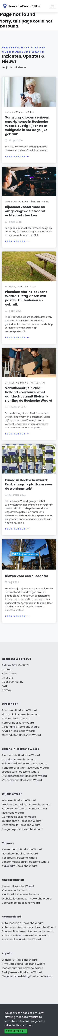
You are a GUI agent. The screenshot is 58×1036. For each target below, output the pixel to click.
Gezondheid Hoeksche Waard (20, 727)
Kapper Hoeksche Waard (18, 723)
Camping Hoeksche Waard (19, 817)
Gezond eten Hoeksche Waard (21, 735)
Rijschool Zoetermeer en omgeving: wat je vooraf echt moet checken (25, 211)
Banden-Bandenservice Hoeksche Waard (28, 931)
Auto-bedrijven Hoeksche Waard (23, 923)
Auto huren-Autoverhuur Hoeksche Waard (29, 927)
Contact (7, 669)
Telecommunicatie (19, 112)
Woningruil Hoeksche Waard (20, 960)
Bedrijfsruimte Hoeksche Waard (22, 972)
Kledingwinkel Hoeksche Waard (21, 894)
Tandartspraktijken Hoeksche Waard (25, 768)
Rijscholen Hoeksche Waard (19, 710)
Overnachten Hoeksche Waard (21, 821)
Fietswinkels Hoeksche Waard (20, 714)
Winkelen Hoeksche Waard (19, 800)
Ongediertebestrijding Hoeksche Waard (27, 976)
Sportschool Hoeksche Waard (21, 903)
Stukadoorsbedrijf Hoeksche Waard (24, 776)
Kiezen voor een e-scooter (26, 576)
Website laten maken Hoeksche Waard (27, 898)
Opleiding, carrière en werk (27, 201)
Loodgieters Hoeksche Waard (20, 772)
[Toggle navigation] (52, 6)
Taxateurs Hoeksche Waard (19, 858)
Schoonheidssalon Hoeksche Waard (24, 763)
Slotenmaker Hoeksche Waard (21, 939)
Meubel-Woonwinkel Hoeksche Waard (26, 804)
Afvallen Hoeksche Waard (18, 731)
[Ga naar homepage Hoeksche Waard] (21, 6)
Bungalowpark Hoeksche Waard (22, 829)
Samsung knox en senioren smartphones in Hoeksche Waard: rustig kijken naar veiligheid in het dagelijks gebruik (27, 125)
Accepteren (16, 1031)
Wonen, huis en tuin (20, 286)
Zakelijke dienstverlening (25, 382)
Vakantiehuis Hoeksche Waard (21, 825)
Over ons (7, 678)
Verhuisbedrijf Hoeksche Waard (22, 780)
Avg (4, 686)
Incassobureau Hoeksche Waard (22, 968)
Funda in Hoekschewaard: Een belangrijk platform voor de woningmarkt (29, 484)
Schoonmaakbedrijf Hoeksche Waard (25, 862)
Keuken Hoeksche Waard (18, 886)
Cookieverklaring (12, 682)
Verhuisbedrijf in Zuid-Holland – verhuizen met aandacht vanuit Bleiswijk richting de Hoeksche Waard (28, 394)
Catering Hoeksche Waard (18, 759)
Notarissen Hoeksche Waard (20, 853)
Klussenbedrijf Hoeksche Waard (22, 849)
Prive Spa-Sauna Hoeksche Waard (23, 964)
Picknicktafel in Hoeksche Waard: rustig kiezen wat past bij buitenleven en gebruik (26, 298)
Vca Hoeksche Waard (15, 890)
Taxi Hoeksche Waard (15, 718)
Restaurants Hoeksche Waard (21, 755)
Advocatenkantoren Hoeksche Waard (26, 935)
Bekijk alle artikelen (12, 67)
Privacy (6, 690)
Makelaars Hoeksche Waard (20, 866)
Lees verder (15, 156)
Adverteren (9, 673)
